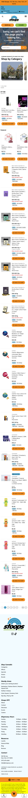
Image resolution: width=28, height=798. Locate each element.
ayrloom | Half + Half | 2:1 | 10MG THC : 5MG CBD (18, 522)
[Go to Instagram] (12, 634)
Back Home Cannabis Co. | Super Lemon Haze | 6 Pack (19, 309)
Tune (13, 585)
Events (3, 710)
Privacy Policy (18, 771)
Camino (14, 330)
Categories (4, 667)
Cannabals (14, 414)
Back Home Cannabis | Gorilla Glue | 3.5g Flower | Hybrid (18, 193)
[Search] (24, 47)
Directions (4, 707)
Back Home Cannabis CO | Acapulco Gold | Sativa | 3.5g (19, 169)
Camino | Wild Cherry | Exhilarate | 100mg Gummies (18, 375)
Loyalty (3, 741)
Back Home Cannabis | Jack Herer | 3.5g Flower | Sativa (19, 217)
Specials (3, 672)
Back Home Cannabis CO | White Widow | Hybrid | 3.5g (19, 267)
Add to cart (9, 124)
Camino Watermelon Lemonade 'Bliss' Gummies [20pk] (18, 354)
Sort (24, 796)
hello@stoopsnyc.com (7, 763)
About (3, 702)
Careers (3, 712)
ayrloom (14, 498)
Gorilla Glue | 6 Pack (18, 289)
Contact (3, 705)
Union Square (5, 693)
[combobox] (11, 47)
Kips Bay (3, 696)
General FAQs (5, 743)
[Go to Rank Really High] (14, 780)
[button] (13, 11)
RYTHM (3, 108)
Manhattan (4, 686)
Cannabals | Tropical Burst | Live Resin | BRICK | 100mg (19, 480)
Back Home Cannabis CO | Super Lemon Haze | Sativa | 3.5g (19, 241)
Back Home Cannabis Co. (18, 165)
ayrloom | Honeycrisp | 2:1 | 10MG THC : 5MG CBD (18, 545)
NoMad (3, 691)
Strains (3, 674)
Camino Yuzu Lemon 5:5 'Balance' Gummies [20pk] (19, 395)
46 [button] (23, 607)
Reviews (3, 748)
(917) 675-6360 (5, 760)
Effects (3, 669)
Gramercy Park (14, 693)
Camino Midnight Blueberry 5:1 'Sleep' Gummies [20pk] (18, 333)
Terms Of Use (4, 774)
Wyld (3, 145)
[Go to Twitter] (15, 634)
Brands (3, 677)
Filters (4, 796)
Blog (2, 746)
